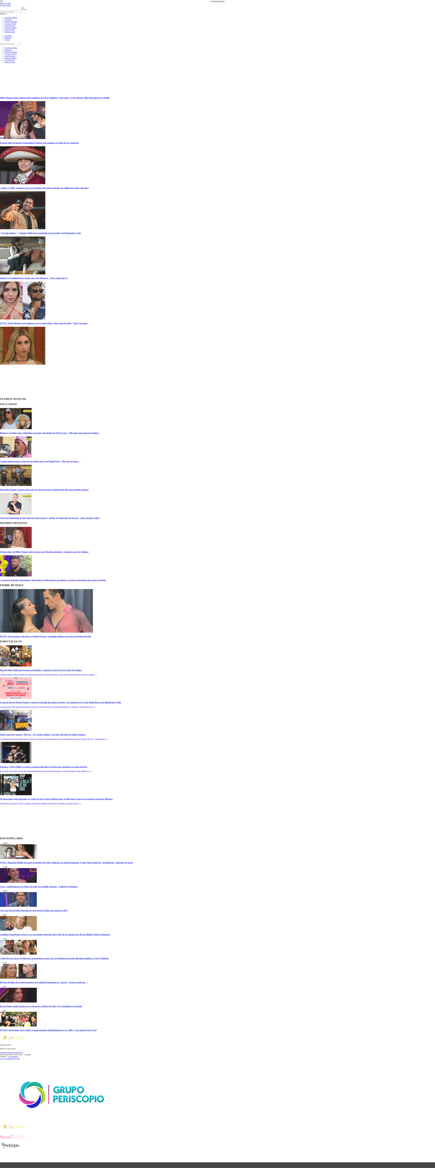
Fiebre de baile (10, 32)
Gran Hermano (10, 26)
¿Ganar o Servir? (11, 24)
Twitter (7, 40)
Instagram (8, 38)
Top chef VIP (9, 30)
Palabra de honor (11, 28)
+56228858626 (12, 1057)
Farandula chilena (11, 18)
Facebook (8, 36)
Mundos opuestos (11, 22)
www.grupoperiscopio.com (9, 1059)
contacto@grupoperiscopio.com (11, 1053)
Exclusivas (8, 20)
